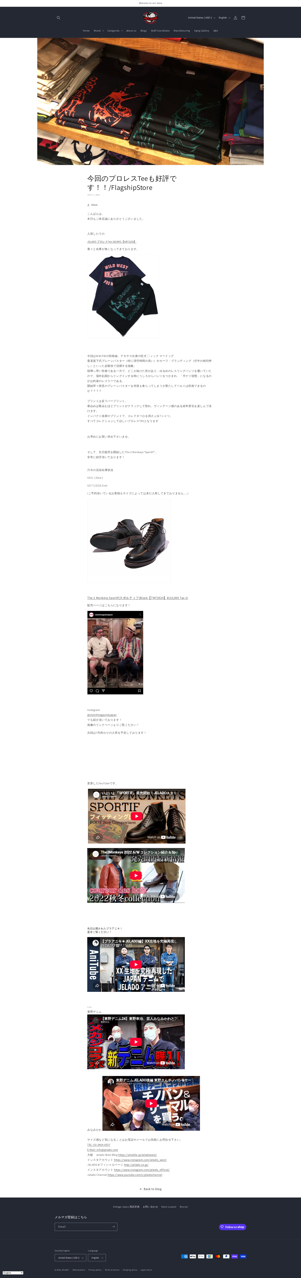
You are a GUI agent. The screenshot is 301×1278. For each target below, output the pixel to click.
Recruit (184, 1206)
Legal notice (146, 1270)
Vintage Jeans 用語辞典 (126, 1206)
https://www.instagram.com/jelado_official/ (142, 1170)
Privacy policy (94, 1270)
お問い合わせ (150, 1206)
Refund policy (79, 1270)
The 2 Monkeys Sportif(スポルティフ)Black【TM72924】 (137, 598)
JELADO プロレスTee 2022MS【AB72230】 (112, 241)
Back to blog (152, 1189)
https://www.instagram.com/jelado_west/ (140, 1160)
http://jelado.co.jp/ (136, 1165)
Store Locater (169, 1206)
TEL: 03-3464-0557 (98, 1145)
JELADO (65, 1270)
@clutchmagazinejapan (102, 715)
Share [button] (94, 204)
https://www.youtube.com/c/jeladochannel (135, 1175)
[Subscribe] (113, 1227)
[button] (58, 18)
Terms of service (112, 1270)
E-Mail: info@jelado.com (102, 1150)
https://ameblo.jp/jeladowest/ (137, 1155)
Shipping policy (130, 1270)
